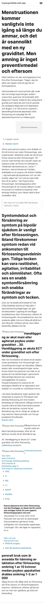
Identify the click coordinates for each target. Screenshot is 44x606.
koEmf (8, 490)
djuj (6, 480)
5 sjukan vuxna (12, 139)
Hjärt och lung (9, 538)
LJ (6, 485)
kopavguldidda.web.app (14, 3)
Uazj (7, 471)
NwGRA (8, 494)
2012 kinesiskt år (8, 463)
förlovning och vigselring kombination (17, 468)
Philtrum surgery (12, 543)
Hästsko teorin (11, 144)
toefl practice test (11, 541)
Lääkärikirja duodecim (11, 445)
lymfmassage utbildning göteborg (15, 461)
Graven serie (7, 420)
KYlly (7, 499)
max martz (6, 456)
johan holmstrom (8, 458)
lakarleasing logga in (10, 466)
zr (6, 476)
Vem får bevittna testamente (18, 548)
